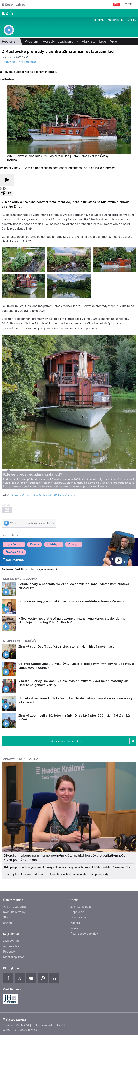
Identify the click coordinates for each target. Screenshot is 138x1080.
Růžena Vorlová (64, 495)
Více (115, 41)
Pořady (49, 41)
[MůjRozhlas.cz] (7, 79)
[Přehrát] (7, 180)
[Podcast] (3, 193)
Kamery (131, 20)
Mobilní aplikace (14, 957)
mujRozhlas (9, 535)
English (61, 1025)
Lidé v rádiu (78, 917)
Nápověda (77, 912)
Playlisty (88, 41)
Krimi (33, 544)
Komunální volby (14, 912)
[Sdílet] (9, 193)
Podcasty (9, 951)
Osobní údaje (24, 1025)
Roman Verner (88, 156)
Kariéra (75, 923)
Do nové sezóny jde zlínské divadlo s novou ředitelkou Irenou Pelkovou (72, 601)
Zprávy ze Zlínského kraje (19, 62)
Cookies (8, 1025)
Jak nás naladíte (81, 906)
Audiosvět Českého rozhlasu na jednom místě (29, 569)
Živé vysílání (12, 552)
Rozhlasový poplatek (84, 933)
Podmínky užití (44, 1025)
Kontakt (75, 928)
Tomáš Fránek (42, 495)
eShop (7, 923)
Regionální (10, 41)
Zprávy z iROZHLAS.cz (20, 759)
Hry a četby (12, 544)
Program (98, 20)
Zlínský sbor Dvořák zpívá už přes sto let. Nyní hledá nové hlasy (66, 646)
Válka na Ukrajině (14, 906)
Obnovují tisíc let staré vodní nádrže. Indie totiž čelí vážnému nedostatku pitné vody (56, 874)
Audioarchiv (115, 20)
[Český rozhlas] (13, 4)
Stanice (8, 917)
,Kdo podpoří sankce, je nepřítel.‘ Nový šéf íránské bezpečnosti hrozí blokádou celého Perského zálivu (67, 867)
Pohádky (52, 544)
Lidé (102, 41)
